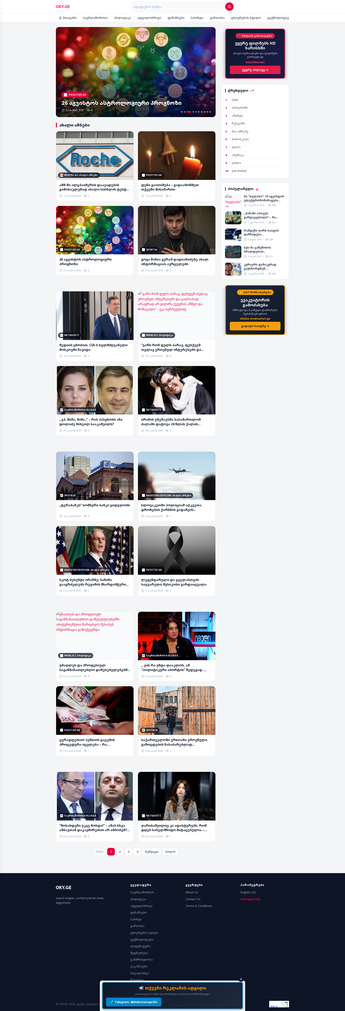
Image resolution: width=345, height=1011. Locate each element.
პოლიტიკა (122, 18)
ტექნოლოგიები (280, 18)
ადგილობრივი (149, 18)
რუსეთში (238, 123)
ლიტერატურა (140, 946)
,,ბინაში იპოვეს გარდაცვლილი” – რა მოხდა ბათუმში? (260, 215)
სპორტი (197, 18)
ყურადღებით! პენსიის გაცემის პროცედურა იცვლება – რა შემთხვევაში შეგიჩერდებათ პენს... (90, 742)
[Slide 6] (199, 112)
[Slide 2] (184, 112)
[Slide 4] (191, 112)
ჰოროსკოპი (240, 139)
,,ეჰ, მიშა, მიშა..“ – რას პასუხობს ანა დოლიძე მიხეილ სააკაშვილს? (91, 421)
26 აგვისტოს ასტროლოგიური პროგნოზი (85, 261)
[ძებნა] (229, 6)
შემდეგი (152, 852)
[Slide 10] (210, 112)
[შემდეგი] (208, 72)
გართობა (217, 18)
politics (236, 163)
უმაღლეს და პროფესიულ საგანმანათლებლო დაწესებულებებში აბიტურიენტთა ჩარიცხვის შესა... (94, 667)
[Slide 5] (196, 112)
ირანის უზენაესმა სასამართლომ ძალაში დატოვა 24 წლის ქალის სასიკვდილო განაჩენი (171, 421)
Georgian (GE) (250, 899)
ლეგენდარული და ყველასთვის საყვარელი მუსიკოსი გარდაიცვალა (174, 582)
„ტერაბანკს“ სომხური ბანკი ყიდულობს (94, 505)
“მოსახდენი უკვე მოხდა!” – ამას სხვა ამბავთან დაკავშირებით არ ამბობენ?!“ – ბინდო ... (94, 827)
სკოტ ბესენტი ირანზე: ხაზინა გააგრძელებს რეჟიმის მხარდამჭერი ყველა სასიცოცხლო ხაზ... (92, 582)
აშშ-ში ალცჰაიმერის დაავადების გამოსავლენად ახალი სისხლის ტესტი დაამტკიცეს (93, 187)
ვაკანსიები (139, 966)
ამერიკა (238, 155)
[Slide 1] (181, 112)
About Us (191, 892)
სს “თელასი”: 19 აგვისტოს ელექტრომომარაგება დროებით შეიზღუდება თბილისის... (264, 198)
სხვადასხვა (139, 973)
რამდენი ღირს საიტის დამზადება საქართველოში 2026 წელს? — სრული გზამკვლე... (261, 232)
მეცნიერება (139, 953)
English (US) (248, 892)
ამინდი (237, 115)
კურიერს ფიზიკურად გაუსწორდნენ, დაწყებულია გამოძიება (262, 266)
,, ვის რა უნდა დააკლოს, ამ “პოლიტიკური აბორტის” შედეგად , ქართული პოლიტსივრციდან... (172, 667)
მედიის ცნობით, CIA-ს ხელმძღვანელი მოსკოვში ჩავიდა (93, 347)
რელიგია (137, 980)
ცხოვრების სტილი (246, 18)
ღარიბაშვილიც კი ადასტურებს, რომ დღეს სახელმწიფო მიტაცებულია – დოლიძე (174, 827)
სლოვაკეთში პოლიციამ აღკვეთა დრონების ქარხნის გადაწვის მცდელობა (171, 507)
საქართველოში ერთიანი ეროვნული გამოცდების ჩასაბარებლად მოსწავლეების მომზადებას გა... (174, 742)
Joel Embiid (239, 171)
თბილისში (240, 107)
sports (236, 147)
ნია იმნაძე (240, 131)
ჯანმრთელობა (141, 959)
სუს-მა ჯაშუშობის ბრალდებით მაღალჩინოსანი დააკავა (263, 249)
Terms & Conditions (198, 906)
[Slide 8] (204, 112)
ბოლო (170, 852)
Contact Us (192, 899)
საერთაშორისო (95, 18)
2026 (235, 100)
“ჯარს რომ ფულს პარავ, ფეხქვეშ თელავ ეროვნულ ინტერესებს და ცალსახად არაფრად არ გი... (171, 347)
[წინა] (63, 72)
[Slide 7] (201, 112)
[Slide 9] (207, 112)
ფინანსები (176, 18)
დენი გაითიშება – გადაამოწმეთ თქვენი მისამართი (170, 187)
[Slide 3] (187, 112)
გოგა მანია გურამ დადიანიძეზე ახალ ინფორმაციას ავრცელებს (174, 261)
